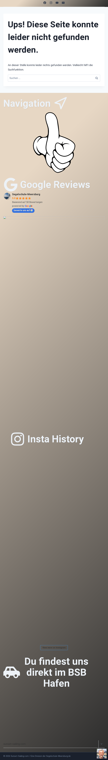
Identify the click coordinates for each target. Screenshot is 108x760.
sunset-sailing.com (14, 744)
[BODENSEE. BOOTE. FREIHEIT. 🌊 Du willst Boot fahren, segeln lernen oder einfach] (88, 466)
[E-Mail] (63, 2)
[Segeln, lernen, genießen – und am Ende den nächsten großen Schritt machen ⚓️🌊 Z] (56, 594)
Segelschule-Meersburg (26, 194)
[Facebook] (44, 2)
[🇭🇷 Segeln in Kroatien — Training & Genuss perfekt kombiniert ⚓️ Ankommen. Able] (88, 626)
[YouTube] (57, 2)
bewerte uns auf (22, 210)
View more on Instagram (54, 647)
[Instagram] (51, 2)
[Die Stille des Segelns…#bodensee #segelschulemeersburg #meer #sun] (88, 498)
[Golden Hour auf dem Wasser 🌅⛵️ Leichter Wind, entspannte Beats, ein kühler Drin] (24, 594)
